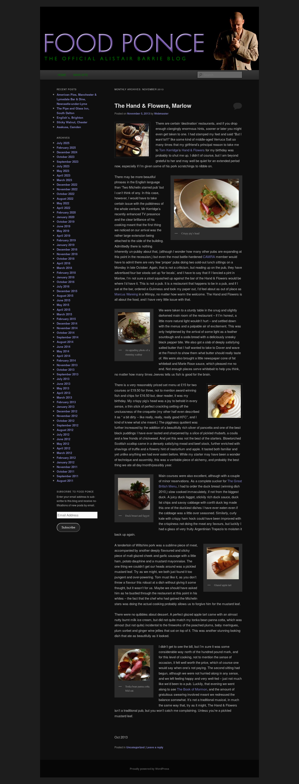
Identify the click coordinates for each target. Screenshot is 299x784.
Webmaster (161, 113)
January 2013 (65, 406)
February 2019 (66, 240)
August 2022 (65, 198)
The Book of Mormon (192, 689)
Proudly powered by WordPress (149, 769)
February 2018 (66, 272)
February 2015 (66, 319)
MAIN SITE (80, 75)
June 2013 (63, 383)
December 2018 (67, 249)
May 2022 (63, 203)
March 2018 (64, 268)
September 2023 (67, 161)
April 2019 (63, 235)
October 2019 (65, 221)
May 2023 (63, 171)
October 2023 (65, 157)
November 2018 (67, 254)
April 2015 (63, 309)
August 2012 (65, 430)
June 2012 (63, 439)
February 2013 (66, 402)
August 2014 (65, 342)
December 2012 (67, 411)
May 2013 (63, 388)
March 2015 (64, 314)
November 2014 (67, 328)
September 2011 (67, 476)
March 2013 (64, 397)
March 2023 (64, 180)
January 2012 (65, 462)
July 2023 (63, 166)
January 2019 (65, 245)
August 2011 (65, 481)
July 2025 (63, 143)
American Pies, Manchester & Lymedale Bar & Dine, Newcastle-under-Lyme (77, 99)
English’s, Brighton (70, 117)
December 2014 (67, 323)
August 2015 (65, 295)
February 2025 (66, 147)
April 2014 (63, 356)
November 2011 (67, 467)
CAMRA (209, 256)
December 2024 (67, 152)
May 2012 (63, 443)
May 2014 (63, 351)
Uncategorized (135, 747)
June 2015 (63, 300)
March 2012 (64, 453)
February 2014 (66, 360)
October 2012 (65, 420)
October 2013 (65, 369)
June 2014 (63, 346)
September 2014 (67, 337)
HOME (62, 75)
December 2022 (67, 184)
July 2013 (63, 379)
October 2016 (65, 282)
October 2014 (65, 332)
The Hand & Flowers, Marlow (152, 105)
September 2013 (67, 374)
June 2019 (63, 226)
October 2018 (65, 258)
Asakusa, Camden (69, 127)
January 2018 (65, 277)
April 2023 (63, 175)
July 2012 (63, 434)
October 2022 (65, 194)
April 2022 (63, 208)
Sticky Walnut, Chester (72, 122)
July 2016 (63, 286)
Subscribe (68, 527)
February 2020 (66, 212)
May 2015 (63, 305)
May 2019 (63, 231)
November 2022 (67, 189)
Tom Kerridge (168, 150)
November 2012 (67, 416)
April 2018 (63, 263)
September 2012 (67, 425)
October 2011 (65, 471)
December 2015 (67, 291)
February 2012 (66, 458)
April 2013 (63, 393)
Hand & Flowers (193, 150)
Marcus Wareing (126, 294)
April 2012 (63, 448)
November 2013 (67, 365)
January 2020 (65, 217)
